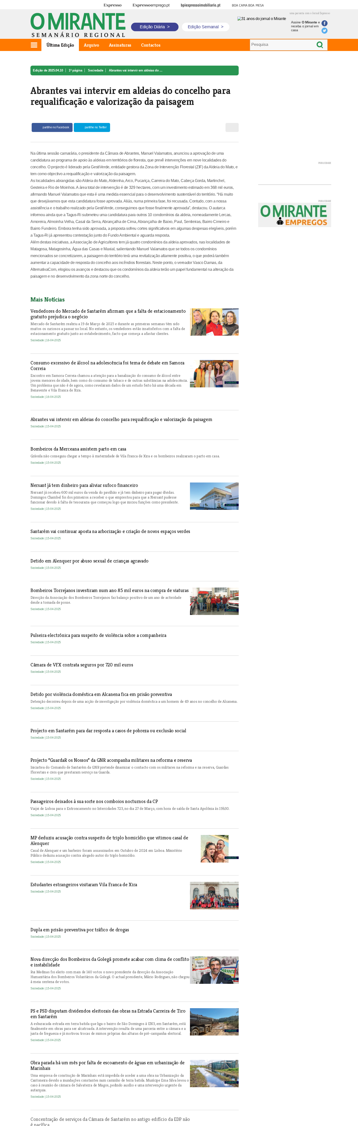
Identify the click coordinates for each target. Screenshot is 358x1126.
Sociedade (95, 70)
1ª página (75, 70)
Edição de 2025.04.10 (48, 70)
